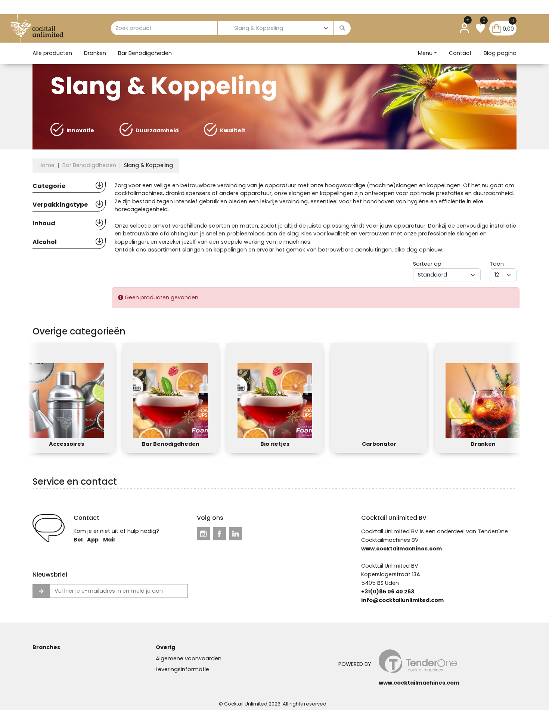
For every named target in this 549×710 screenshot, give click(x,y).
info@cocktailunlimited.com (402, 600)
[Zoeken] (342, 28)
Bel (78, 539)
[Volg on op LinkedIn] (235, 533)
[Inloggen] (464, 28)
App (93, 539)
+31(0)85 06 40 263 (387, 591)
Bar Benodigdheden (145, 53)
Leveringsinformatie (182, 669)
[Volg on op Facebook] (219, 533)
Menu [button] (425, 53)
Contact (460, 53)
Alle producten (52, 53)
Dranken (95, 53)
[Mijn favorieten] (480, 28)
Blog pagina (500, 53)
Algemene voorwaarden (188, 658)
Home (46, 165)
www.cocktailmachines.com (401, 548)
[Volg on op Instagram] (203, 533)
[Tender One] (47, 28)
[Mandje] (496, 28)
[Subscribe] (41, 591)
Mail (109, 539)
